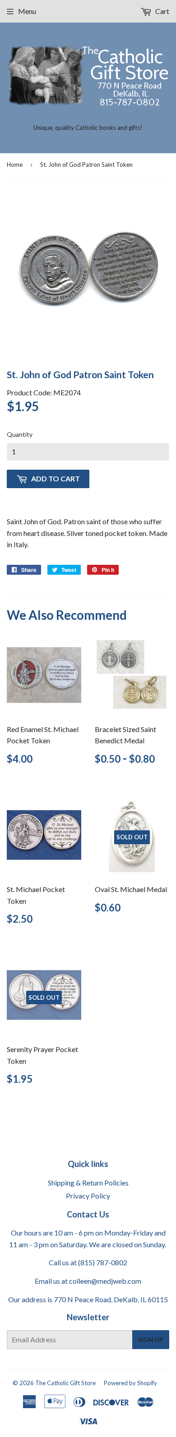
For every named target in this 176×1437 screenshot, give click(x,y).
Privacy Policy (88, 1195)
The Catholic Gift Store (65, 1383)
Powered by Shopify (130, 1383)
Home (15, 164)
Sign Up (150, 1339)
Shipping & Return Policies (88, 1182)
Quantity (19, 434)
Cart (161, 11)
